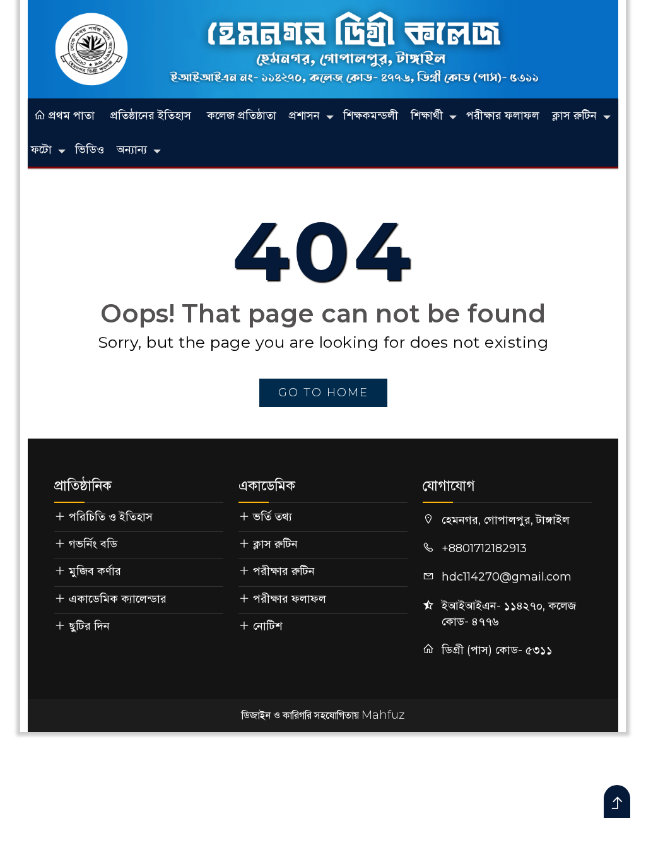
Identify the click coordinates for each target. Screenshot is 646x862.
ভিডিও (89, 149)
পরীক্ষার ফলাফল (502, 115)
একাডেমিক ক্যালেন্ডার (118, 599)
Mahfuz (382, 715)
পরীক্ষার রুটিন (284, 571)
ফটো (41, 149)
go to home (323, 392)
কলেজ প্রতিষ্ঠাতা (241, 115)
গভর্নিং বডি (93, 544)
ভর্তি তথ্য (272, 517)
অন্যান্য (132, 149)
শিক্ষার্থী (427, 115)
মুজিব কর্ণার (95, 571)
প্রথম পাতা (70, 115)
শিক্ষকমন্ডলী (370, 115)
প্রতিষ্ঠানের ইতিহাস (150, 115)
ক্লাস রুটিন (574, 115)
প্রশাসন (304, 115)
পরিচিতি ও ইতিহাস (111, 517)
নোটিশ (267, 626)
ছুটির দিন (89, 626)
